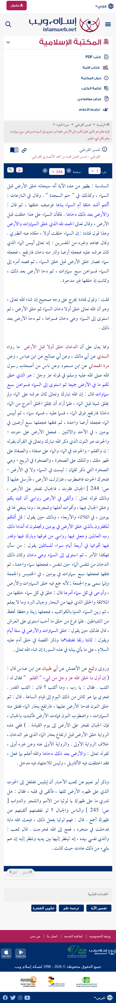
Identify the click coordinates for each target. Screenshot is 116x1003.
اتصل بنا (52, 936)
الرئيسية (101, 125)
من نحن (35, 936)
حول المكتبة (91, 78)
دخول (15, 5)
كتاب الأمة (91, 67)
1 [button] (97, 171)
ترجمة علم (71, 908)
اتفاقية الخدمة (73, 936)
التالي (14, 872)
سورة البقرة (63, 125)
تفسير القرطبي (83, 125)
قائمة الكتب (91, 88)
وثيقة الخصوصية (100, 936)
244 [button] (59, 171)
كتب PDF (93, 57)
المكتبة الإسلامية (71, 42)
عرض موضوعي (89, 99)
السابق (26, 872)
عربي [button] (102, 6)
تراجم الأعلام (89, 109)
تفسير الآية (99, 908)
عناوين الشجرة (44, 908)
